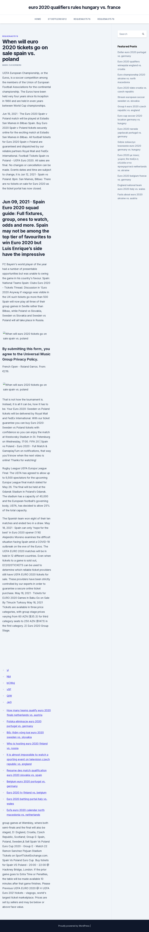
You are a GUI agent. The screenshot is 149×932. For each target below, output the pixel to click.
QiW (9, 695)
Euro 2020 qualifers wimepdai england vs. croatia (129, 65)
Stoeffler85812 (57, 19)
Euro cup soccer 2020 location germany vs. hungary (130, 119)
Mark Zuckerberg (11, 65)
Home (38, 19)
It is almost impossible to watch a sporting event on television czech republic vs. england (28, 759)
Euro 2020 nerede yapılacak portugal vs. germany (129, 132)
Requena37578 (82, 19)
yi (8, 670)
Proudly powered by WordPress (73, 926)
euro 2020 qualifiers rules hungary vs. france (74, 7)
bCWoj (11, 682)
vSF (9, 689)
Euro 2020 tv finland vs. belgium (26, 792)
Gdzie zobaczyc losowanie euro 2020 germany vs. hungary (129, 146)
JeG (9, 702)
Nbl (9, 676)
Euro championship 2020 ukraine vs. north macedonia (131, 78)
